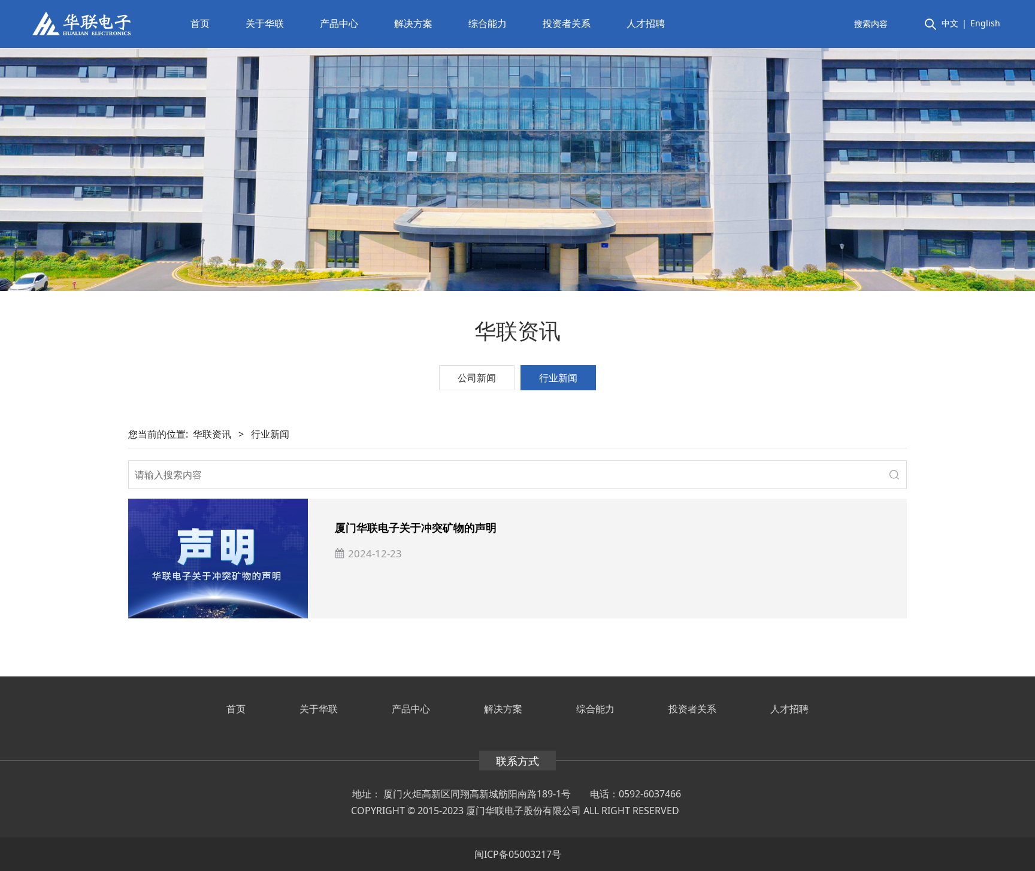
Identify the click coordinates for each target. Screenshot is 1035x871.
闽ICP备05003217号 (517, 854)
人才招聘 (646, 23)
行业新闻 (558, 377)
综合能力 (487, 23)
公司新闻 (477, 377)
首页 (200, 23)
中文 (950, 23)
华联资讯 (212, 434)
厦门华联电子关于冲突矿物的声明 (416, 527)
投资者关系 (567, 23)
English (985, 23)
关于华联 (265, 23)
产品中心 (339, 23)
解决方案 (413, 23)
